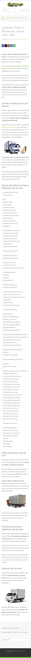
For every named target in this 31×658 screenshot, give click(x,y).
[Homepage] (15, 5)
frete (7, 78)
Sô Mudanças (8, 651)
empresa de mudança (10, 127)
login (12, 632)
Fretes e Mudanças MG (21, 39)
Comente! (11, 39)
